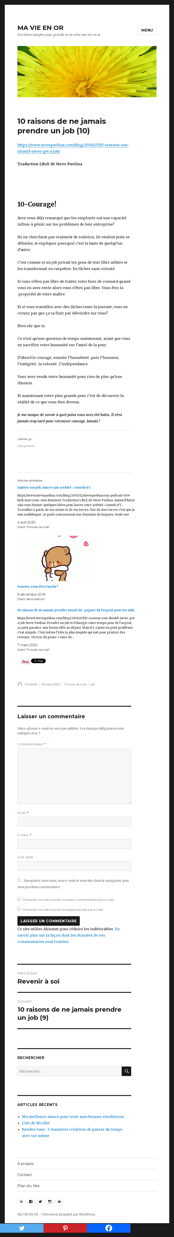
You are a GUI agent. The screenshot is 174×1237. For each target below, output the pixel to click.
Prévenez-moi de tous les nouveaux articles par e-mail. (63, 909)
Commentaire (31, 744)
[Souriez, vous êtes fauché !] (76, 558)
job (92, 684)
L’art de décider (36, 1123)
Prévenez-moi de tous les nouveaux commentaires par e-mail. (68, 899)
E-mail (24, 835)
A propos (25, 1164)
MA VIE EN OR (40, 28)
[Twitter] (22, 1228)
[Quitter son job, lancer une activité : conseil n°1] (76, 507)
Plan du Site (28, 1186)
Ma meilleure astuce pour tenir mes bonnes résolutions (73, 1116)
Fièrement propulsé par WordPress (68, 1214)
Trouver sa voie (75, 684)
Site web (25, 857)
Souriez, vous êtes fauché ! (37, 587)
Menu (147, 30)
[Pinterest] (65, 1228)
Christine (30, 684)
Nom (23, 813)
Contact (24, 1175)
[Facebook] (108, 1228)
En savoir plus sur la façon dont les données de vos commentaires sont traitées (68, 935)
